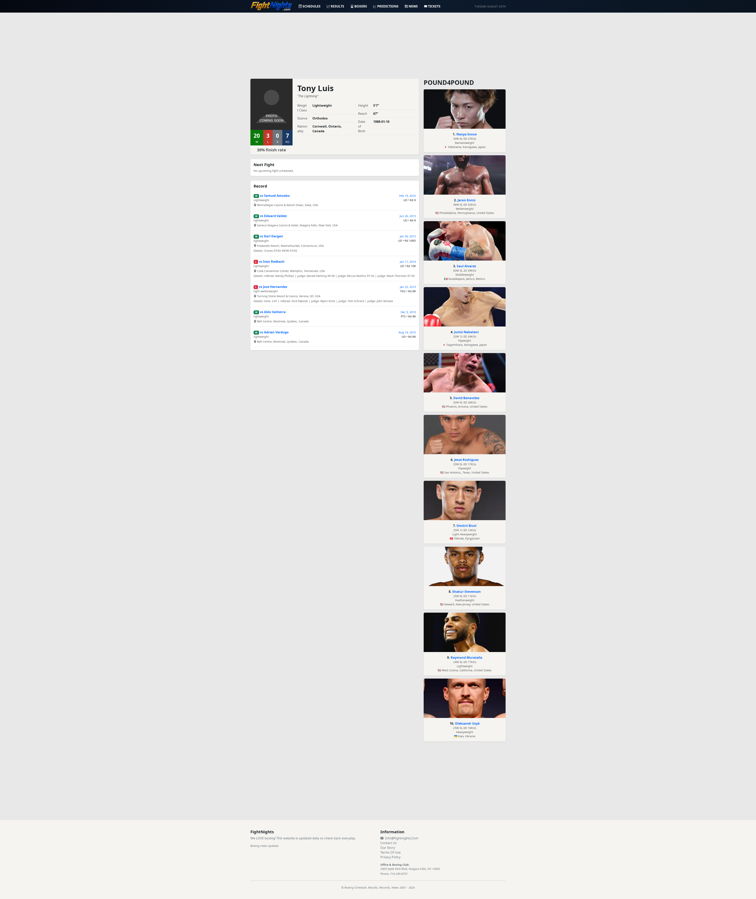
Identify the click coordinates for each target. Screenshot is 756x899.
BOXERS (360, 6)
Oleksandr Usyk (467, 723)
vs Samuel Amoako (275, 195)
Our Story (387, 847)
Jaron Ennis (466, 200)
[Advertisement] (378, 43)
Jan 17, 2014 (408, 262)
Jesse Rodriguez (466, 460)
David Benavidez (466, 398)
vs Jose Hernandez (273, 287)
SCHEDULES (312, 6)
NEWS (413, 6)
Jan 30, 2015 (408, 236)
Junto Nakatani (466, 332)
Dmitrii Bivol (466, 525)
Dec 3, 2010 (408, 312)
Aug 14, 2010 (407, 332)
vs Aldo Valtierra (273, 312)
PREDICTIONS (387, 6)
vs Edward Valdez (273, 216)
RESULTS (337, 6)
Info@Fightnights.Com (401, 838)
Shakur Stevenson (466, 591)
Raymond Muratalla (466, 657)
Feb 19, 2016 (407, 196)
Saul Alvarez (466, 266)
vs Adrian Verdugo (274, 332)
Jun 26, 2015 (408, 216)
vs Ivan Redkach (271, 261)
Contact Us (388, 843)
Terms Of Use (390, 852)
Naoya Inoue (466, 134)
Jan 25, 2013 (408, 287)
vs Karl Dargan (271, 236)
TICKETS (434, 6)
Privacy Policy (390, 857)
